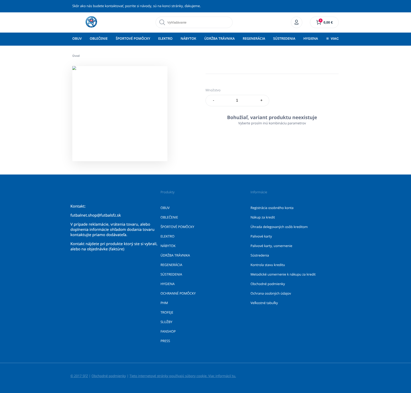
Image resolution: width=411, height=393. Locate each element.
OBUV (77, 38)
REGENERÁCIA (254, 38)
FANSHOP (168, 331)
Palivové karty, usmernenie (271, 246)
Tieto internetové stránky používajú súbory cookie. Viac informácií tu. (182, 376)
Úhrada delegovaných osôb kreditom (279, 227)
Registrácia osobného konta (272, 208)
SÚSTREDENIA (284, 38)
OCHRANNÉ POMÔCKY (178, 293)
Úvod (76, 56)
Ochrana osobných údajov (270, 293)
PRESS (165, 341)
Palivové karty (261, 236)
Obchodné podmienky (267, 284)
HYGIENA (310, 38)
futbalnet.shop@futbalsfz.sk (95, 215)
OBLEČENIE (99, 38)
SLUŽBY (166, 322)
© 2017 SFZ (79, 376)
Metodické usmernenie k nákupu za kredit (283, 274)
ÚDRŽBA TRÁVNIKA (219, 38)
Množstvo (213, 90)
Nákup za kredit (262, 217)
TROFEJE (167, 312)
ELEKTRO (165, 38)
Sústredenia (259, 255)
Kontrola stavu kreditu (267, 265)
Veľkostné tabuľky (264, 303)
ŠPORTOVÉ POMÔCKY (133, 38)
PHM (164, 303)
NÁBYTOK (188, 38)
